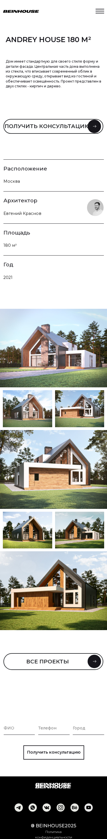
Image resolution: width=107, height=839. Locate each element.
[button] (53, 126)
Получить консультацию (53, 752)
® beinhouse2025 (53, 825)
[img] (19, 807)
